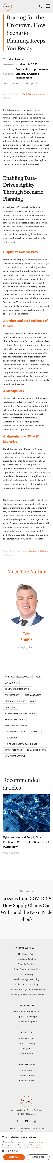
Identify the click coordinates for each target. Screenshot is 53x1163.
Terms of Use (38, 1128)
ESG (32, 701)
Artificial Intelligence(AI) (18, 677)
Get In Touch (26, 1053)
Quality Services (13, 750)
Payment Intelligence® (16, 725)
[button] (26, 1151)
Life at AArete (26, 1070)
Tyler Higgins (15, 59)
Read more (37, 1147)
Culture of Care (26, 1075)
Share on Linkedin (32, 83)
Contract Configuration (17, 689)
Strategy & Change (38, 551)
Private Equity (26, 974)
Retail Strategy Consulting (26, 979)
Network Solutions (15, 719)
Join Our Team (26, 1064)
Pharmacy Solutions (15, 732)
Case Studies (11, 683)
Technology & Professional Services (26, 994)
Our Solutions (26, 1005)
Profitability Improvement (32, 94)
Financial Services (26, 964)
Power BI (35, 732)
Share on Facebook (27, 83)
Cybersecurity (12, 695)
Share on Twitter (37, 83)
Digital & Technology (26, 1016)
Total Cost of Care (36, 750)
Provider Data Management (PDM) (21, 744)
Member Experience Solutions (20, 713)
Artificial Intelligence (26, 1021)
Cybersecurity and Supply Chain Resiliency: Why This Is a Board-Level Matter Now (26, 842)
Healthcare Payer (26, 954)
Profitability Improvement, (32, 69)
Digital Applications (15, 701)
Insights (26, 1048)
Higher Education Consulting (26, 969)
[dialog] (26, 1147)
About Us (26, 1032)
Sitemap (12, 1128)
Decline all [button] (38, 1157)
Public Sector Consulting (27, 984)
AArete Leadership (26, 1043)
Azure (39, 677)
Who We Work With (26, 948)
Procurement (11, 738)
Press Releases (26, 1038)
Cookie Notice (26, 1132)
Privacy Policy (24, 1128)
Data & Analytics (33, 695)
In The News (10, 707)
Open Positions (26, 1080)
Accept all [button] (14, 1157)
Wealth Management (15, 756)
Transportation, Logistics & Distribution (26, 989)
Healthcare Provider (26, 959)
